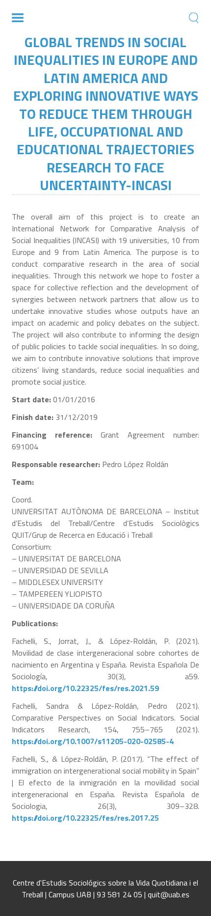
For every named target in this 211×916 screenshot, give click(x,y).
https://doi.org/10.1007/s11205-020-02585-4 (93, 741)
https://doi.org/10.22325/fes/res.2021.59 (85, 688)
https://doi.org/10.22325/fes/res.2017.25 (85, 818)
